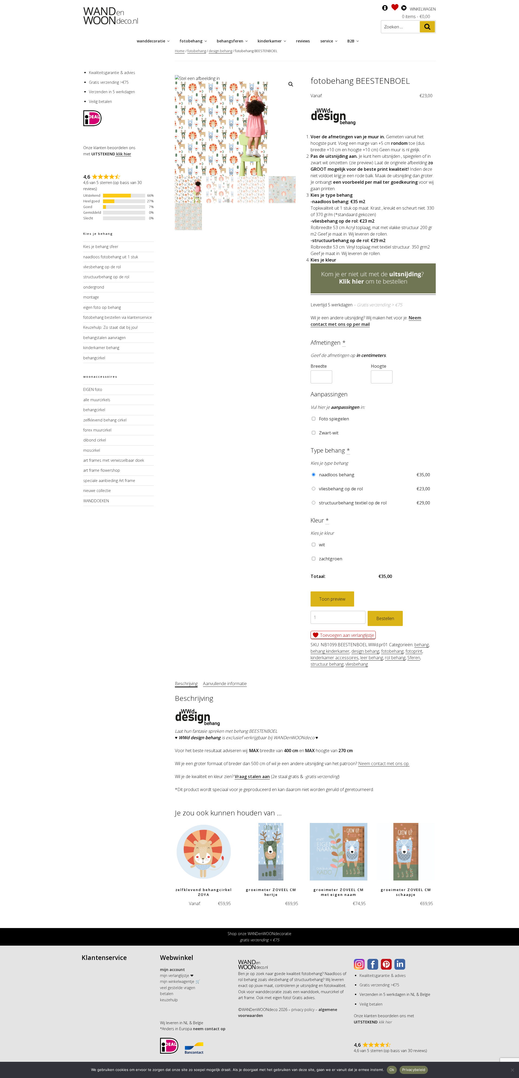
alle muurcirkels (96, 399)
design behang (220, 50)
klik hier (123, 153)
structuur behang (327, 664)
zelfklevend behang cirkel (105, 420)
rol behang (395, 658)
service (326, 40)
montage (91, 297)
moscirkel (91, 450)
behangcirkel (94, 357)
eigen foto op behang (102, 307)
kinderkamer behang (101, 347)
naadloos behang (374, 475)
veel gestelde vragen (177, 987)
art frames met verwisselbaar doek (113, 460)
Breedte (319, 366)
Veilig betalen (100, 101)
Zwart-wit (328, 433)
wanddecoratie (151, 40)
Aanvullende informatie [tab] (225, 684)
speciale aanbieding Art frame (109, 480)
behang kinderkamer (330, 651)
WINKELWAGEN (423, 9)
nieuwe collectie (97, 490)
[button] (291, 84)
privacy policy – (304, 1009)
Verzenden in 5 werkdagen (112, 91)
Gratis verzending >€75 (109, 82)
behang (421, 645)
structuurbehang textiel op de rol (374, 503)
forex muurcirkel (97, 430)
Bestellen (385, 618)
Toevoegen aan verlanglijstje (346, 635)
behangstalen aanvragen (104, 337)
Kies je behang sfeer (100, 246)
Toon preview (332, 599)
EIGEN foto (92, 389)
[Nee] (512, 1070)
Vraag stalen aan (252, 776)
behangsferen (230, 40)
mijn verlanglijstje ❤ (177, 975)
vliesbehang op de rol (374, 489)
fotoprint (413, 651)
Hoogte (378, 366)
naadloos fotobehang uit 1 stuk (110, 256)
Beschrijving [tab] (186, 684)
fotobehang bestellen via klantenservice (117, 317)
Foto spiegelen (333, 419)
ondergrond (93, 287)
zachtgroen (330, 559)
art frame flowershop (101, 470)
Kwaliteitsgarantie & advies (112, 72)
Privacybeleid (413, 1069)
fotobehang (190, 40)
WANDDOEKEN (96, 500)
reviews (303, 40)
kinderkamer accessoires (334, 658)
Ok (392, 1069)
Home (180, 50)
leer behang (371, 658)
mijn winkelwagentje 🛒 (180, 981)
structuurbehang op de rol (106, 276)
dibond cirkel (94, 440)
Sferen (413, 658)
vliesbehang (356, 664)
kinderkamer (270, 40)
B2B (350, 40)
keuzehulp (169, 999)
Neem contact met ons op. (384, 763)
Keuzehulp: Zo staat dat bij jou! (110, 327)
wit (321, 545)
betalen (166, 993)
